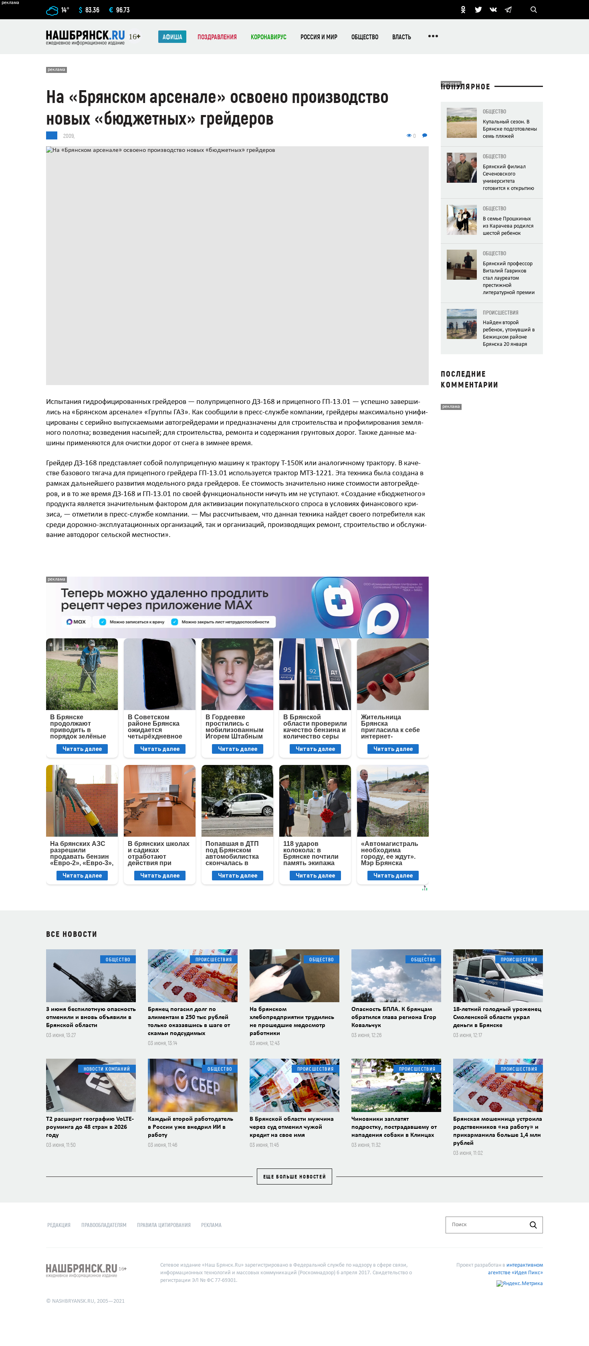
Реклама (211, 1224)
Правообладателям (104, 1224)
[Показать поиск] (533, 9)
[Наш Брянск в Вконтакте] (493, 9)
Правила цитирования (164, 1224)
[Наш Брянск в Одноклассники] (463, 9)
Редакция (59, 1224)
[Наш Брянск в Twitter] (478, 9)
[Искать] (533, 1225)
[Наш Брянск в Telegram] (508, 9)
